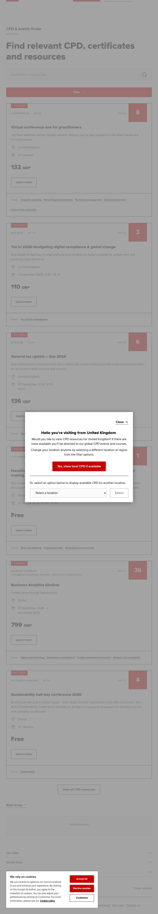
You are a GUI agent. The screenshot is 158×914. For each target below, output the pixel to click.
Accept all (81, 878)
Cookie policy (47, 900)
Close (120, 422)
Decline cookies (82, 888)
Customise (82, 897)
